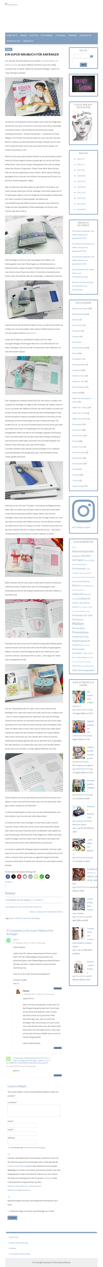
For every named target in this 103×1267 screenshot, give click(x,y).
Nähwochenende (84, 611)
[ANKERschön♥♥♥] (78, 732)
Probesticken (80, 632)
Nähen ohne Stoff (79, 418)
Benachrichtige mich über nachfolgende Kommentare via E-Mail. (33, 1202)
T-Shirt (85, 653)
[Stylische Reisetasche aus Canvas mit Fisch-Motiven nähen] (78, 817)
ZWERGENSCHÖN (83, 710)
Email (11, 1129)
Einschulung (78, 568)
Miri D (33, 333)
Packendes (77, 424)
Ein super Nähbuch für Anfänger (32, 54)
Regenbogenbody (81, 640)
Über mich (28, 41)
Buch (12, 918)
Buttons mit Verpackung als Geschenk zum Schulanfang (82, 286)
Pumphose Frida (80, 636)
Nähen (23, 35)
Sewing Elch (48, 1262)
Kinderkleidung (78, 347)
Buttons (75, 319)
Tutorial (75, 480)
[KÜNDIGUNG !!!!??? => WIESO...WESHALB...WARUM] (78, 880)
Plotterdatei (78, 628)
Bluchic (67, 1262)
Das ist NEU (77, 325)
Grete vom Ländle (87, 577)
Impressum (13, 1237)
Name (11, 1121)
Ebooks (83, 564)
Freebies (72, 35)
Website (11, 1138)
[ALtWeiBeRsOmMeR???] (78, 791)
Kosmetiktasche (87, 586)
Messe (80, 607)
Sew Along (86, 645)
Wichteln (76, 666)
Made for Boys (78, 375)
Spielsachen (77, 458)
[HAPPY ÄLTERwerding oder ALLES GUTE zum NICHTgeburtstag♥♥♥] (78, 758)
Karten (75, 342)
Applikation (76, 556)
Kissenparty (77, 359)
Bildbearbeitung (79, 314)
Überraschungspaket (83, 670)
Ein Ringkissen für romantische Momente (23, 907)
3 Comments (37, 900)
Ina (77, 828)
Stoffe (75, 469)
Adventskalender (83, 551)
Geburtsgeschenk (85, 573)
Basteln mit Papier (80, 308)
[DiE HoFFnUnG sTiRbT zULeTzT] (78, 702)
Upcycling (81, 657)
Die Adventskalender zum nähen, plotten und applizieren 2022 (83, 247)
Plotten (33, 35)
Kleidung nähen (78, 364)
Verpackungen (78, 486)
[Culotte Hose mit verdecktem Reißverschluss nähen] (78, 939)
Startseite (12, 35)
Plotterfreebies (78, 452)
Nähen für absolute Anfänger (27, 918)
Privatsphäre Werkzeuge (19, 1254)
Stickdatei (77, 653)
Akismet (48, 1178)
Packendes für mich (82, 615)
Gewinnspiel (76, 577)
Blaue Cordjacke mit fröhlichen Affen (46, 911)
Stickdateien (77, 463)
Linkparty (84, 598)
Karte (74, 581)
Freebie (87, 569)
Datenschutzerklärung (33, 1147)
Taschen (75, 475)
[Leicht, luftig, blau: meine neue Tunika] (78, 909)
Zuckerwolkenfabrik (87, 666)
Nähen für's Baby (79, 407)
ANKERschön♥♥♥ (90, 725)
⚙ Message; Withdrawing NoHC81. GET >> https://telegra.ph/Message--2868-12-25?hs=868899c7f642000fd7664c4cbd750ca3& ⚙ (28, 1060)
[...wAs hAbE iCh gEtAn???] (78, 850)
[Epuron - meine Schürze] (78, 972)
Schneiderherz (81, 917)
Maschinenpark (79, 387)
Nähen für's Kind (79, 413)
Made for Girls (78, 381)
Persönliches (13, 41)
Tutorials (60, 35)
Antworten (57, 988)
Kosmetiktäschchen (78, 590)
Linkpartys (85, 35)
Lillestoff (78, 594)
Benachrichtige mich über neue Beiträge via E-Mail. (32, 1211)
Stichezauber (78, 649)
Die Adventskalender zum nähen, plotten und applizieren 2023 (83, 234)
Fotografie (47, 35)
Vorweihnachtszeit (84, 662)
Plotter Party (77, 447)
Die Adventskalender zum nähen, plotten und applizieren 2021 (83, 260)
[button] (8, 876)
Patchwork (77, 430)
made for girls (77, 603)
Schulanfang (77, 645)
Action (74, 547)
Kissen (75, 353)
